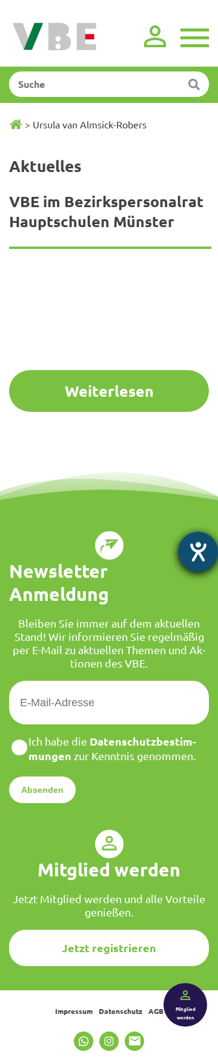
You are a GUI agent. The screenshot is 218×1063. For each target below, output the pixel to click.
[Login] (155, 36)
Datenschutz (120, 1011)
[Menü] (194, 36)
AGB (156, 1011)
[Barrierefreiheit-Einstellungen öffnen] (198, 552)
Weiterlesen (109, 390)
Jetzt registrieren (109, 948)
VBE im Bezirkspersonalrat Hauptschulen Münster (106, 211)
